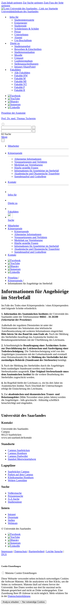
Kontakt (12, 182)
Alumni (18, 37)
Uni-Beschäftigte (23, 40)
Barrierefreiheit (36, 551)
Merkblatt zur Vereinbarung (28, 164)
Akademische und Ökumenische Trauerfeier (37, 173)
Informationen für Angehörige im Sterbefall (36, 170)
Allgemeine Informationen (27, 159)
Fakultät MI (20, 81)
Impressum (7, 551)
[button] (6, 134)
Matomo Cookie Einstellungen (21, 573)
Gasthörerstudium (23, 61)
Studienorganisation (24, 52)
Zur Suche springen (33, 2)
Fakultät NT (20, 84)
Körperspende (15, 153)
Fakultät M (20, 78)
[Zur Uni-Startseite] (29, 8)
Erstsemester (20, 22)
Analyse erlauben (11, 602)
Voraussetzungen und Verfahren (30, 161)
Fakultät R (19, 90)
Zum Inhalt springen (11, 2)
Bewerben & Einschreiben (28, 49)
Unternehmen (21, 34)
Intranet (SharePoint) (25, 66)
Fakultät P (19, 87)
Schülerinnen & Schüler (26, 28)
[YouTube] (14, 98)
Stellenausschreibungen (26, 63)
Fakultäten (15, 69)
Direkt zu (15, 43)
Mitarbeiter (13, 146)
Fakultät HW (21, 75)
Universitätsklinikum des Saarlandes (19, 11)
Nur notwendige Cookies (33, 602)
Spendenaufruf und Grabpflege (30, 176)
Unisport (18, 58)
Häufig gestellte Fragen (26, 167)
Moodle (18, 55)
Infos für (14, 17)
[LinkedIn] (14, 107)
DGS (4, 554)
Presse (17, 31)
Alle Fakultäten (22, 72)
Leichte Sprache (54, 551)
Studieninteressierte (24, 20)
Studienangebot (22, 46)
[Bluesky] (13, 101)
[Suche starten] (33, 127)
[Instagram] (14, 104)
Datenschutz (20, 551)
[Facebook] (14, 95)
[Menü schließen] (3, 140)
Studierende (20, 25)
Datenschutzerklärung (19, 596)
